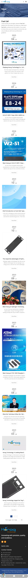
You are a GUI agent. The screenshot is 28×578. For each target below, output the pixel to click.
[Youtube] (5, 542)
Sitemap (6, 572)
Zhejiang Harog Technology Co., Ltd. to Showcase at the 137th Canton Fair (14, 67)
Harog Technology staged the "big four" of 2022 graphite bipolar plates (14, 500)
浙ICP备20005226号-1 (19, 572)
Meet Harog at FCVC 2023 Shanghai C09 (14, 373)
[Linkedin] (2, 542)
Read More (14, 76)
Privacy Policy (11, 572)
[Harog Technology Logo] (10, 530)
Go (21, 519)
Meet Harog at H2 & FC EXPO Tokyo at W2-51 (14, 163)
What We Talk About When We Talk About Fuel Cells (14, 414)
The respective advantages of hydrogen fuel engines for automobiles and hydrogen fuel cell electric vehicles (14, 259)
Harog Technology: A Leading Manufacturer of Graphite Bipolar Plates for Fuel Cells (14, 452)
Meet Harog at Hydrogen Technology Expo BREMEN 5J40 (14, 307)
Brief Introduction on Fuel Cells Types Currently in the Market (14, 211)
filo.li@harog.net (6, 554)
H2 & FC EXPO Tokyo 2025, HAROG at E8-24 (14, 115)
